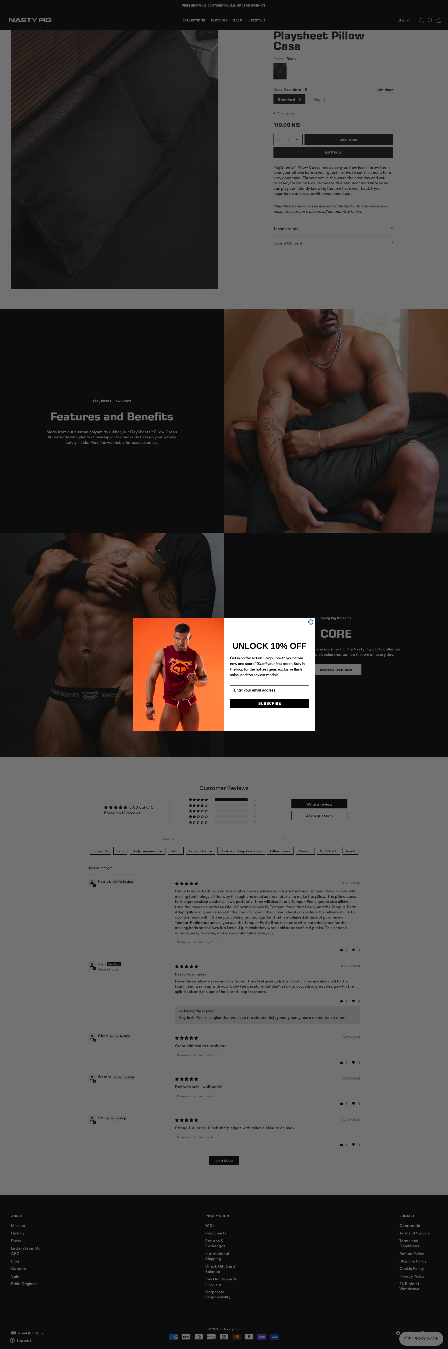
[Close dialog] (310, 622)
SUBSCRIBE (269, 703)
